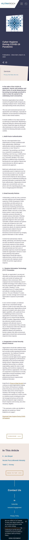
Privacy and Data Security (11, 74)
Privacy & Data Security (16, 383)
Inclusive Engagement (14, 507)
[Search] (26, 4)
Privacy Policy (14, 516)
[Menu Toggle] (21, 3)
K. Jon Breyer (7, 456)
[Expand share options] (3, 63)
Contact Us (14, 490)
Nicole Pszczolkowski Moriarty (13, 460)
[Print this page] (6, 63)
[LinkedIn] (14, 501)
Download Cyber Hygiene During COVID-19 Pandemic (13, 417)
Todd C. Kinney (8, 465)
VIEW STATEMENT (15, 538)
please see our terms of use (12, 528)
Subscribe (14, 504)
